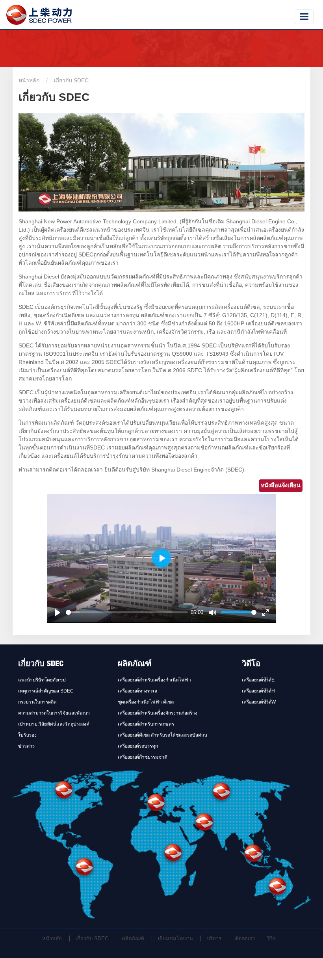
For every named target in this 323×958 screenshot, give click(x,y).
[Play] (57, 612)
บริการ (214, 938)
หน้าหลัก (29, 80)
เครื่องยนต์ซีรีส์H (258, 691)
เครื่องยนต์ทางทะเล (137, 691)
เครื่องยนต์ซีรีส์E (258, 680)
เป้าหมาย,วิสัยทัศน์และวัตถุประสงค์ (53, 724)
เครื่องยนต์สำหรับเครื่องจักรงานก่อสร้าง (157, 713)
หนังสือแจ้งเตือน (281, 485)
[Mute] (212, 612)
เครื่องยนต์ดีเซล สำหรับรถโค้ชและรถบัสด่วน (162, 735)
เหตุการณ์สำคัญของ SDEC (46, 691)
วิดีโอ (251, 664)
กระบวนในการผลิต (37, 702)
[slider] (127, 612)
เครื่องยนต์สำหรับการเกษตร (146, 724)
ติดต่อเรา (245, 938)
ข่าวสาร (26, 746)
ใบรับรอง (27, 735)
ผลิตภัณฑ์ (135, 664)
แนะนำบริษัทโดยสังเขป (42, 680)
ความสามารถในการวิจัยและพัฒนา (54, 713)
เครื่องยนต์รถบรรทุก (138, 746)
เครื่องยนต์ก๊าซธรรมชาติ (142, 757)
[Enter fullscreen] (265, 612)
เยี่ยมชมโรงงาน (175, 938)
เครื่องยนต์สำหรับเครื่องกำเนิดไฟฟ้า (154, 680)
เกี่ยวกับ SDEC (40, 664)
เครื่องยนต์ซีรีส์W (259, 702)
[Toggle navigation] (304, 16)
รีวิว (271, 938)
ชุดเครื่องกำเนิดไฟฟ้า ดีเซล (146, 702)
